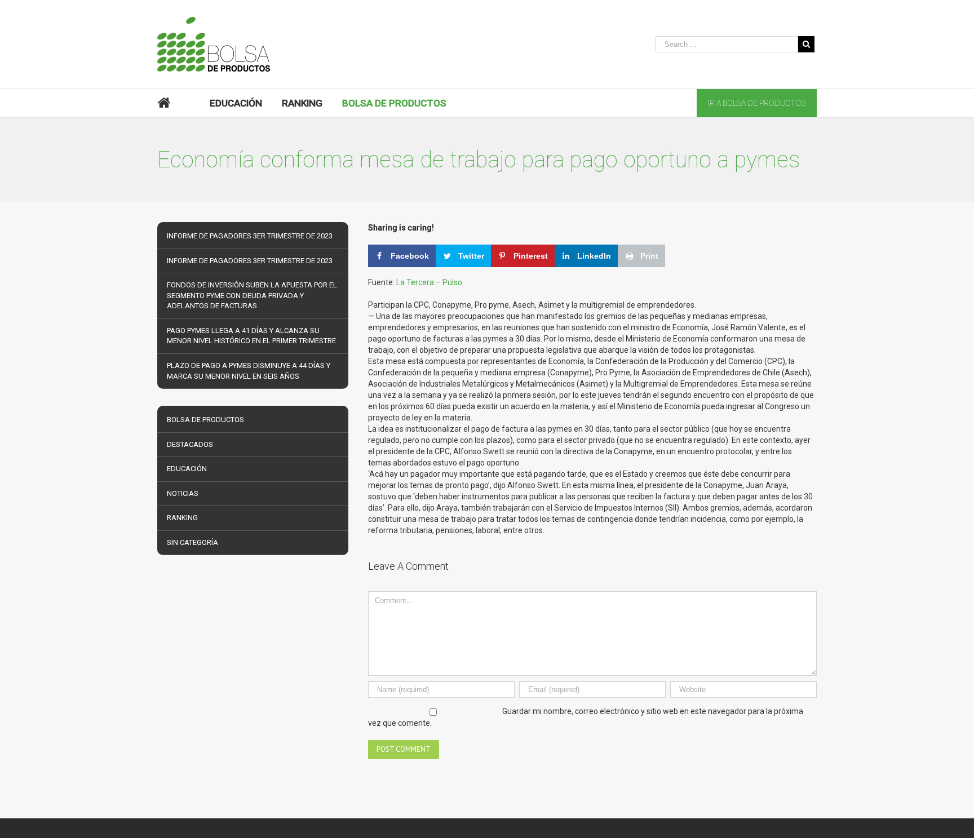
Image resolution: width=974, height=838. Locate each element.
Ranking (182, 517)
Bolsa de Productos (205, 419)
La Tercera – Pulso (429, 282)
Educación (187, 468)
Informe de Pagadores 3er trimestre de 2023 (250, 236)
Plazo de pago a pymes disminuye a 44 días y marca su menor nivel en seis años (248, 370)
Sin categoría (192, 542)
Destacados (190, 444)
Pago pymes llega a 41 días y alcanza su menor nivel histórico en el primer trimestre (251, 335)
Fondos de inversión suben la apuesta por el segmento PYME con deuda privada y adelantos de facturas (252, 295)
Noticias (182, 493)
